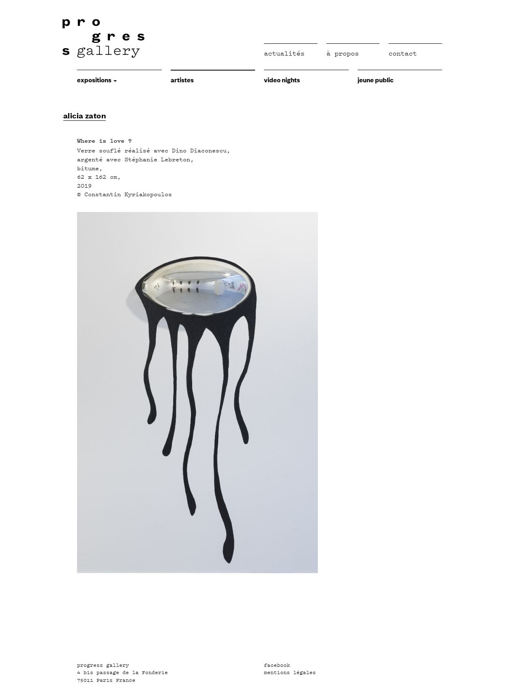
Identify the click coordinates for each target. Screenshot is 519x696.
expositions (95, 79)
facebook (277, 665)
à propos (342, 53)
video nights (282, 79)
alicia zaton (84, 115)
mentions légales (290, 672)
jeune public (375, 79)
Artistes (182, 79)
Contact (402, 53)
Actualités (284, 53)
